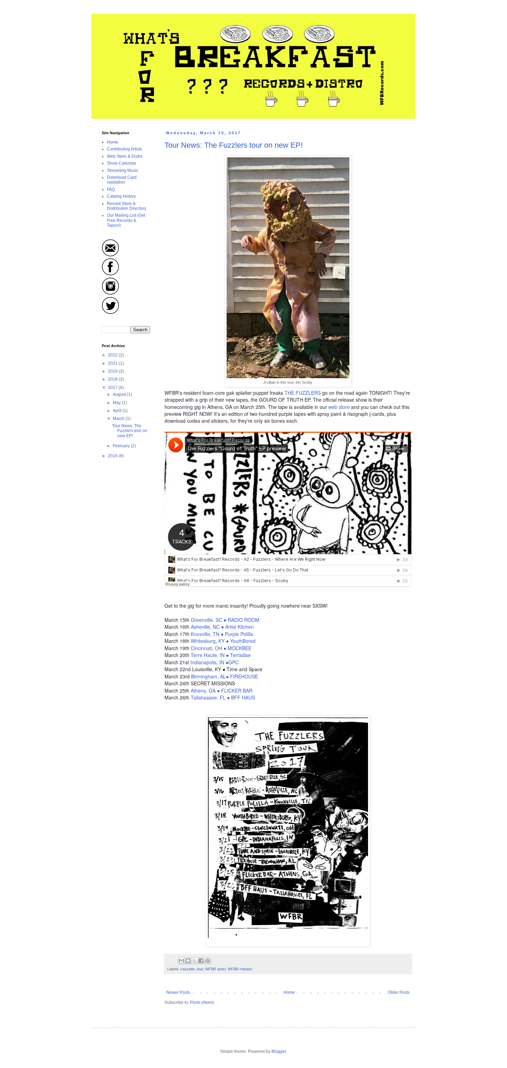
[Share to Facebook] (201, 960)
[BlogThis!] (188, 960)
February (122, 445)
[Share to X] (194, 960)
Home (289, 992)
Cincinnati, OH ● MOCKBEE (221, 648)
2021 (113, 363)
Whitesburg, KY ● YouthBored (223, 640)
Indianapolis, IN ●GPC (214, 662)
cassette (187, 969)
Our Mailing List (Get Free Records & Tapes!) (126, 220)
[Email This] (181, 960)
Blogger (278, 1051)
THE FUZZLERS (303, 392)
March (119, 418)
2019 (113, 371)
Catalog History (121, 196)
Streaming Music (122, 170)
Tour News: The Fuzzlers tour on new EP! (234, 145)
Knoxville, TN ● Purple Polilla (222, 633)
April (117, 410)
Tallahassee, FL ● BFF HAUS (223, 697)
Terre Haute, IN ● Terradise (221, 654)
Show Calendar (121, 163)
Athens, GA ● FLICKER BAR (221, 690)
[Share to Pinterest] (207, 960)
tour (200, 969)
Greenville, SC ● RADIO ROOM (225, 619)
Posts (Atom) (202, 1002)
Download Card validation (122, 180)
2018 (113, 379)
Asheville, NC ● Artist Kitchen (222, 626)
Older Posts (399, 992)
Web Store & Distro (124, 156)
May (117, 402)
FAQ (111, 189)
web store (339, 406)
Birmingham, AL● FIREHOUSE (224, 676)
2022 (113, 355)
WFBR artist (215, 969)
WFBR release (240, 969)
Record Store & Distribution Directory (126, 206)
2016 (113, 455)
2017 (113, 387)
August (120, 394)
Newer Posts (178, 992)
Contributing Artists (124, 149)
